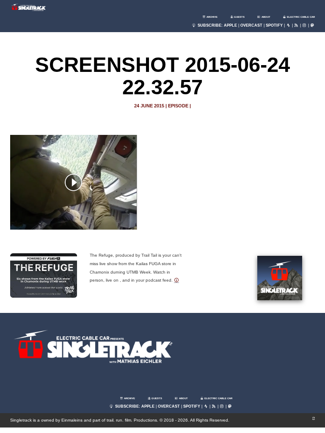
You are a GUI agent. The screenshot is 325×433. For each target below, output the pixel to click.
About (265, 17)
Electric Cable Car (300, 17)
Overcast (251, 25)
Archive (212, 17)
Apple (230, 25)
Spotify (274, 25)
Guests (239, 17)
